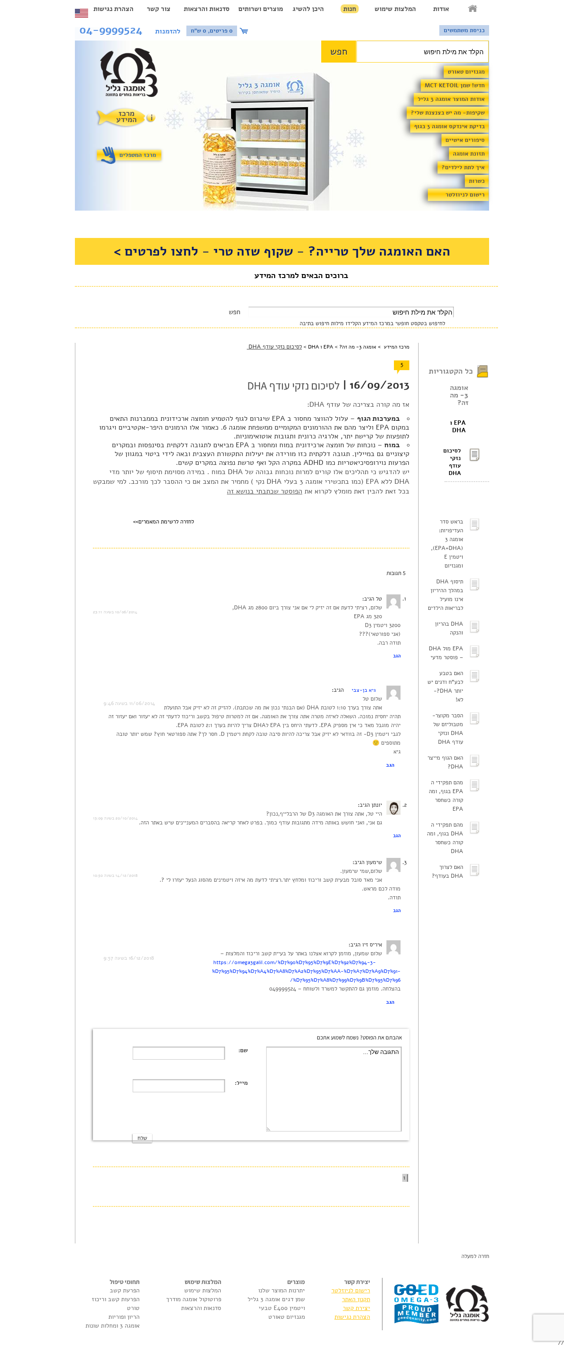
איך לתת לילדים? (463, 167)
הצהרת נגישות (113, 8)
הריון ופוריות (124, 1317)
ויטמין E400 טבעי (282, 1308)
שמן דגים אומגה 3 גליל (276, 1299)
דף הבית (473, 9)
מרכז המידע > (392, 346)
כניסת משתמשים (464, 30)
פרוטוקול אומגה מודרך (193, 1299)
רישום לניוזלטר (465, 195)
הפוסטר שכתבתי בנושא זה (264, 491)
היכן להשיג (308, 8)
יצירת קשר (356, 1308)
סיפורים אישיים (465, 140)
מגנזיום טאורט (466, 72)
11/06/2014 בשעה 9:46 (129, 703)
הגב (397, 656)
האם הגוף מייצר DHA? (445, 762)
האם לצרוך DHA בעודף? (447, 871)
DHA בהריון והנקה (449, 628)
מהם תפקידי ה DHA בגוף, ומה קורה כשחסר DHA (445, 838)
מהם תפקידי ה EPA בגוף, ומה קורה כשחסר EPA (446, 796)
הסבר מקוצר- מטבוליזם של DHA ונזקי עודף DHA (447, 729)
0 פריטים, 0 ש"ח (212, 31)
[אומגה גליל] (133, 74)
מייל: (241, 1083)
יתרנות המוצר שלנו (281, 1290)
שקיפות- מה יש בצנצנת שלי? (448, 113)
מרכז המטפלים (137, 155)
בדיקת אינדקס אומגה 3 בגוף (449, 126)
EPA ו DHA (458, 426)
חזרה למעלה (475, 1256)
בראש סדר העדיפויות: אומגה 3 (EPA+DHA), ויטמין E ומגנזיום (447, 544)
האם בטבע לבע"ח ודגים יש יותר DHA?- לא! (445, 686)
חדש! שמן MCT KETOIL (455, 85)
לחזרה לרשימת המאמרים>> (163, 522)
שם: (243, 1050)
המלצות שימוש (395, 8)
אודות (441, 8)
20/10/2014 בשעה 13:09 (115, 818)
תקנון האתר (356, 1299)
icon (245, 31)
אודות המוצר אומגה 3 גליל (451, 99)
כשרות (477, 181)
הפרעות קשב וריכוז (116, 1299)
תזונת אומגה (469, 154)
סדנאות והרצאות (207, 8)
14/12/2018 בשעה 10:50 (115, 875)
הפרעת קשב (125, 1290)
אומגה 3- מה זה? (459, 395)
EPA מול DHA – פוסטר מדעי (446, 653)
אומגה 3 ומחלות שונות (112, 1325)
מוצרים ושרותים (260, 8)
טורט (133, 1308)
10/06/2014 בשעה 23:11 (115, 612)
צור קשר (159, 8)
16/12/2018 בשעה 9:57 (129, 957)
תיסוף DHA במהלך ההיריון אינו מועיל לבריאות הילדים (445, 595)
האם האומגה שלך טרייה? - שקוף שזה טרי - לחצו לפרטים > (282, 251)
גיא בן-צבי (364, 690)
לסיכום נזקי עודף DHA (453, 462)
